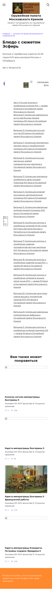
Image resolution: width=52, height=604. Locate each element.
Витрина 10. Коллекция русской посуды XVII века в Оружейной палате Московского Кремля (29, 133)
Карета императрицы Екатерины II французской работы (24, 498)
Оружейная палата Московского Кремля (26, 17)
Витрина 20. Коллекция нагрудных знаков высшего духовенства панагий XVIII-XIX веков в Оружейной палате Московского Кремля (30, 299)
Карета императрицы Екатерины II (24, 448)
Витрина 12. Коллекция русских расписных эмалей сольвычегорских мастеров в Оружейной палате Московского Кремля (30, 164)
